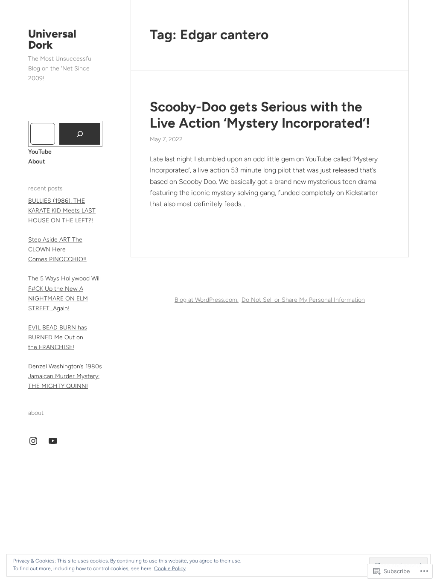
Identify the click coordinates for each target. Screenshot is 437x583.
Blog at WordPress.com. (207, 299)
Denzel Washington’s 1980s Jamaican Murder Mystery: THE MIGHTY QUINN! (65, 376)
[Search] (79, 134)
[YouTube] (53, 441)
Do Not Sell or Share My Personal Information (303, 299)
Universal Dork (52, 39)
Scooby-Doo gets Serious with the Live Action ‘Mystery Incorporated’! (260, 115)
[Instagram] (33, 441)
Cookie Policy (170, 568)
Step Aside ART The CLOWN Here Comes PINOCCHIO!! (57, 249)
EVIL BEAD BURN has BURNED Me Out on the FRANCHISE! (57, 337)
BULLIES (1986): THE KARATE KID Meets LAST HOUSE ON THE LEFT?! (62, 210)
